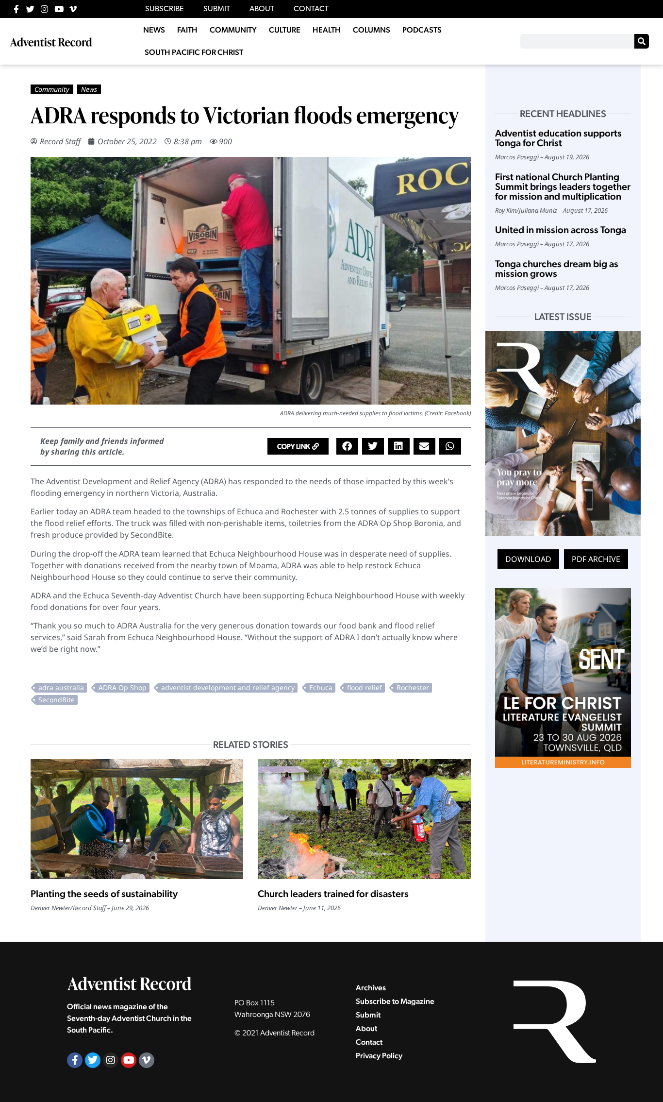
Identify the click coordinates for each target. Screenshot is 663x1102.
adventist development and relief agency (228, 687)
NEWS (154, 29)
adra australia (61, 687)
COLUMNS (371, 29)
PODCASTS (422, 29)
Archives (371, 987)
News (89, 89)
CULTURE (284, 29)
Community (51, 89)
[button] (298, 446)
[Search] (641, 41)
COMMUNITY (233, 29)
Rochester (413, 687)
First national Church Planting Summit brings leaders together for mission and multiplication (562, 186)
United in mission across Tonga (560, 230)
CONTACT (311, 9)
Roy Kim (505, 210)
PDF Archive (596, 559)
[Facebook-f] (16, 9)
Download (528, 559)
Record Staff (60, 141)
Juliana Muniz (538, 210)
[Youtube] (59, 9)
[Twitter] (30, 9)
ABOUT (261, 9)
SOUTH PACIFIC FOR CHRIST (194, 52)
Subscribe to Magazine (395, 1001)
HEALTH (327, 29)
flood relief (364, 687)
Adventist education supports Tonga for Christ (558, 138)
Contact (369, 1042)
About (366, 1028)
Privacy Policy (379, 1055)
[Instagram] (44, 9)
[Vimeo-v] (73, 9)
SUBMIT (216, 9)
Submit (368, 1014)
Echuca (320, 687)
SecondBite (56, 699)
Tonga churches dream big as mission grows (556, 268)
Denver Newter (50, 907)
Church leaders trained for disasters (333, 893)
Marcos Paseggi (517, 157)
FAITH (187, 29)
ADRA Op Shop (123, 687)
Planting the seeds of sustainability (104, 893)
